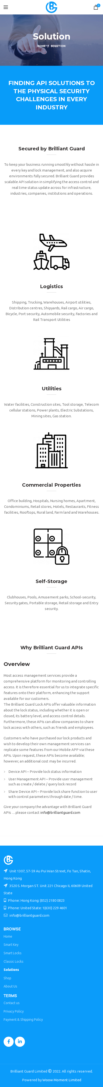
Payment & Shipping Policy (23, 1019)
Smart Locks (13, 953)
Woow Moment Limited (61, 1080)
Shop (7, 978)
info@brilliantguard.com (60, 812)
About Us (10, 986)
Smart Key (11, 945)
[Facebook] (9, 1042)
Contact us (12, 1003)
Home (41, 46)
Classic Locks (13, 961)
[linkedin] (20, 1042)
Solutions (11, 970)
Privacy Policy (14, 1011)
